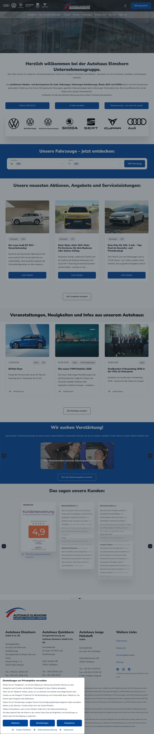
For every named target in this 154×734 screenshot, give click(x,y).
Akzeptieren (69, 723)
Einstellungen (42, 723)
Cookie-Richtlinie (23, 729)
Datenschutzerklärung (47, 729)
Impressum (68, 729)
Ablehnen (15, 723)
